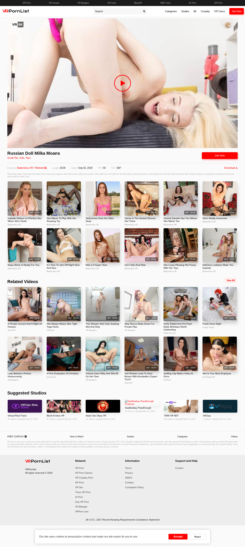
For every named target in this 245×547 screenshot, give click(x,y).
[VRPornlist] (37, 461)
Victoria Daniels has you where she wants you (180, 220)
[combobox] (117, 11)
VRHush (50, 330)
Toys (28, 157)
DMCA (128, 477)
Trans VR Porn (83, 492)
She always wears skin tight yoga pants (62, 325)
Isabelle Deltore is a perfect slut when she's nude (24, 220)
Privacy (129, 472)
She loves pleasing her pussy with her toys (180, 266)
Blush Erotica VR (55, 415)
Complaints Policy (134, 487)
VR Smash (54, 3)
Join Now (237, 11)
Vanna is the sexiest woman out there (140, 220)
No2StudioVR (208, 377)
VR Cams (219, 11)
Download (230, 167)
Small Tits (12, 157)
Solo (21, 157)
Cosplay (205, 11)
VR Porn (26, 3)
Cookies (129, 482)
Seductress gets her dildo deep (100, 220)
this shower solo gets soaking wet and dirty (102, 325)
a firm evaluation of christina (62, 373)
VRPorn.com (81, 511)
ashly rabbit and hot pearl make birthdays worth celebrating (178, 326)
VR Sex (79, 487)
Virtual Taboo (208, 327)
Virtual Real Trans (17, 415)
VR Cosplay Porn (84, 477)
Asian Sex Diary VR (96, 415)
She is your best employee (216, 373)
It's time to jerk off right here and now (63, 266)
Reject (197, 536)
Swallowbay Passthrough (138, 407)
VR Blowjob (81, 506)
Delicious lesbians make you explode (217, 266)
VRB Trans (165, 3)
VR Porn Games (83, 472)
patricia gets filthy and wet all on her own (102, 375)
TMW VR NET (170, 333)
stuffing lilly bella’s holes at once (178, 375)
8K (195, 11)
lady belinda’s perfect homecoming (19, 375)
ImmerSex (51, 377)
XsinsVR (12, 330)
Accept (178, 536)
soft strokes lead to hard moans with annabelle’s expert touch (140, 376)
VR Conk (111, 3)
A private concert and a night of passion (25, 325)
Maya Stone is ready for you (23, 265)
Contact (179, 468)
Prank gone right (211, 323)
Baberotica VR (25, 167)
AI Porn (192, 3)
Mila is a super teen (96, 265)
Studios (185, 11)
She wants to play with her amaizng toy (61, 220)
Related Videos (22, 281)
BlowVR (138, 3)
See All (231, 280)
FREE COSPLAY (16, 436)
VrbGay (207, 415)
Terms (128, 468)
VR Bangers (83, 3)
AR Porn (218, 3)
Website (39, 167)
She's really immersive (214, 218)
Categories (171, 11)
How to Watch (77, 436)
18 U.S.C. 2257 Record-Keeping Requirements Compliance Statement (123, 519)
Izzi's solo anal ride (135, 265)
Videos (234, 436)
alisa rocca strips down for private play (139, 325)
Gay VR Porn (82, 501)
